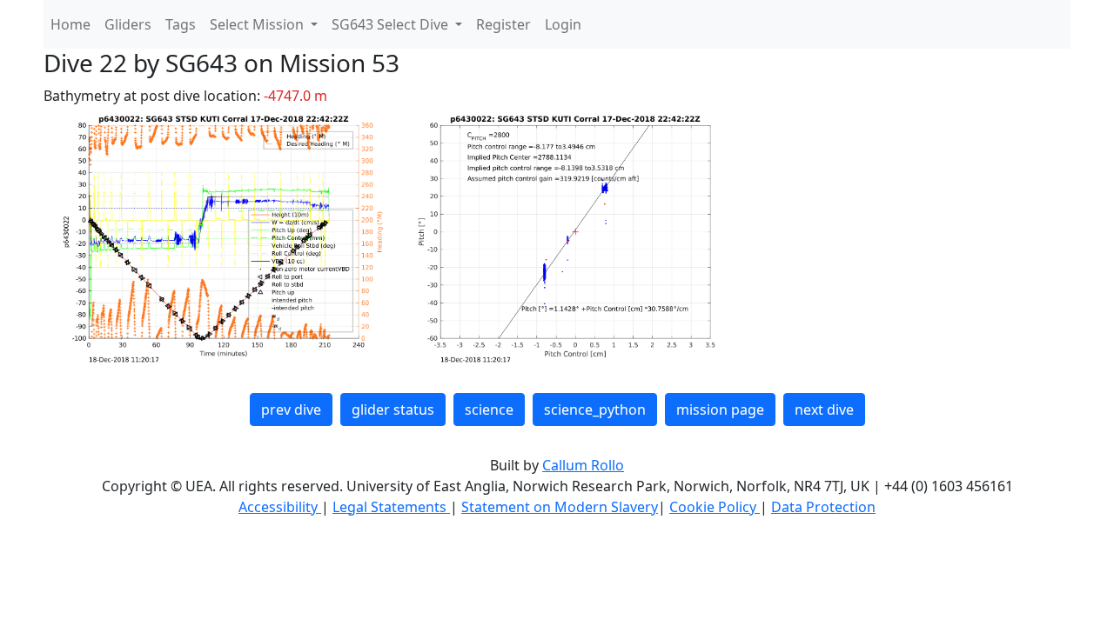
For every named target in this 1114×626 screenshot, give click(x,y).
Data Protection (823, 506)
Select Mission (258, 24)
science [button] (489, 409)
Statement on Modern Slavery (559, 506)
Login (563, 24)
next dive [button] (824, 409)
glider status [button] (393, 409)
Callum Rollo (583, 465)
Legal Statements (391, 506)
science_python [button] (595, 409)
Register (503, 24)
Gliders (127, 24)
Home (70, 24)
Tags (180, 24)
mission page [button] (720, 409)
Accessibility (279, 506)
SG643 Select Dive (392, 24)
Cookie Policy (714, 506)
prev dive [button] (291, 409)
